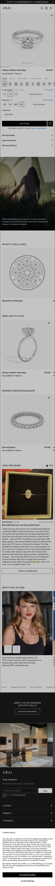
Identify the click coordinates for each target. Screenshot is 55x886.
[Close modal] (27, 443)
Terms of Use (8, 867)
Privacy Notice (40, 865)
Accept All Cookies (28, 875)
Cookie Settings (27, 881)
